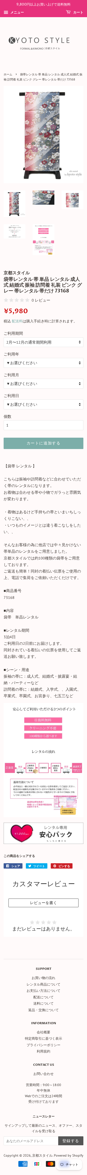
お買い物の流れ (43, 978)
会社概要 (43, 1032)
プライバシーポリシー (43, 1045)
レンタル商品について (43, 984)
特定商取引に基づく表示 (43, 1038)
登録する (70, 1141)
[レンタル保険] (43, 842)
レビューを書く (43, 902)
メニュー (16, 12)
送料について (43, 1003)
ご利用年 (11, 354)
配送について (43, 997)
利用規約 (43, 1051)
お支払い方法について (43, 990)
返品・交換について (43, 1010)
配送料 (17, 321)
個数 (7, 416)
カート (77, 12)
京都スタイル (42, 1155)
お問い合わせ (43, 1074)
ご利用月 (11, 374)
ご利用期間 (13, 333)
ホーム (8, 75)
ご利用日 (11, 395)
